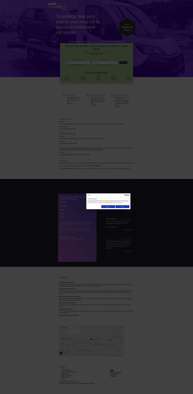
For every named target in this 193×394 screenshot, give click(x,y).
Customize (108, 206)
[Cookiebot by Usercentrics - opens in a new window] (125, 195)
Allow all (122, 206)
